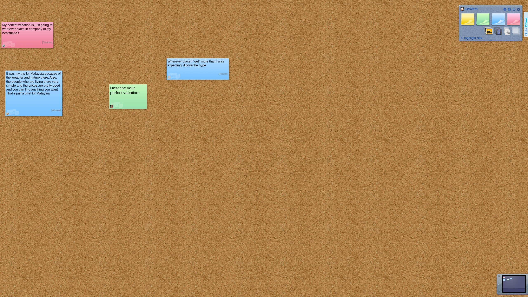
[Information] (505, 9)
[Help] (509, 9)
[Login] (514, 9)
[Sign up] (518, 9)
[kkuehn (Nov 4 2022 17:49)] (111, 106)
